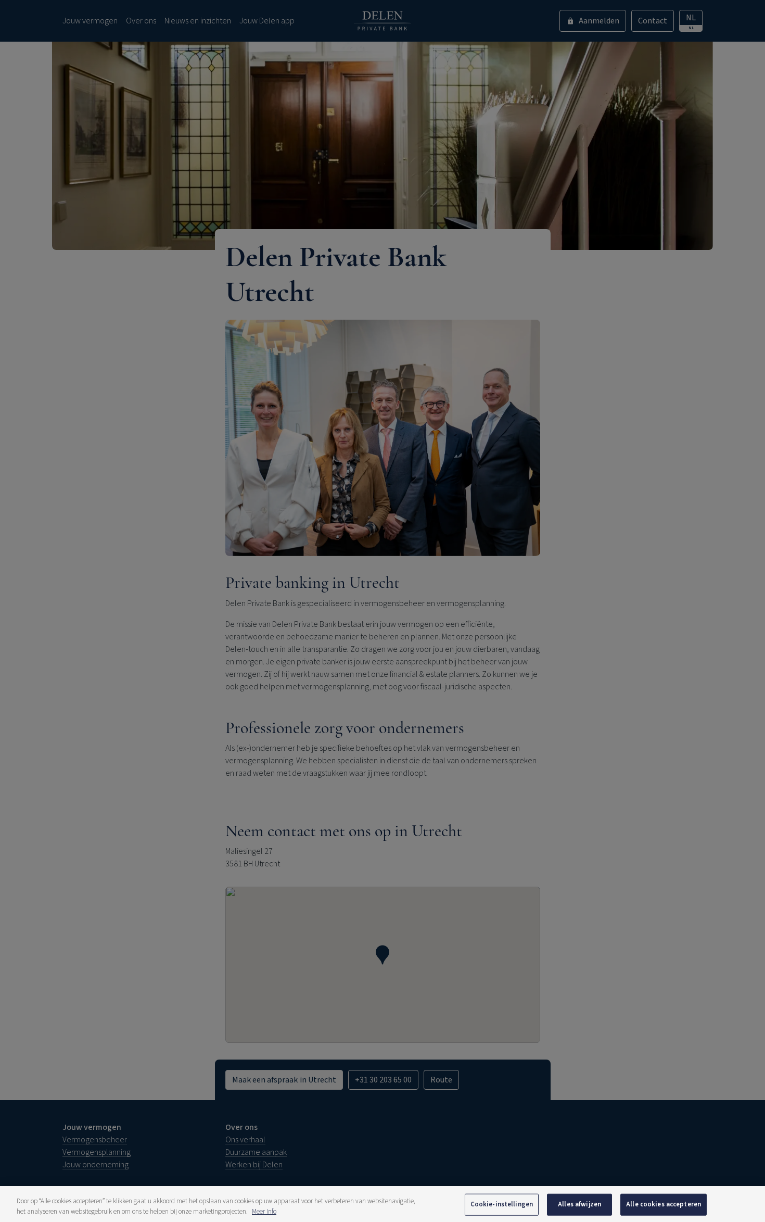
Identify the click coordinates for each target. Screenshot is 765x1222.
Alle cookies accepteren (663, 1204)
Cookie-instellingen (501, 1204)
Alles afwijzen (579, 1204)
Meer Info (264, 1211)
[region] (382, 1204)
